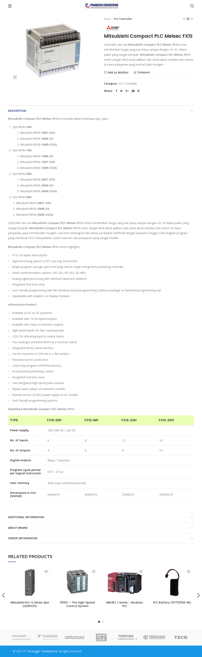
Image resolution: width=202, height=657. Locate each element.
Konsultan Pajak (106, 651)
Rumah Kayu (126, 651)
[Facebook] (116, 90)
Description (17, 111)
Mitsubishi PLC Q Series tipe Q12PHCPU (29, 604)
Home (107, 19)
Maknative (88, 651)
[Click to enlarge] (15, 77)
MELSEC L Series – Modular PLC (124, 604)
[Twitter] (121, 90)
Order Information (22, 538)
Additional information (26, 517)
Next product (192, 19)
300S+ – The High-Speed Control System (77, 604)
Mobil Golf (182, 651)
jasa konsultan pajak (148, 651)
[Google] (127, 90)
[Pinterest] (138, 90)
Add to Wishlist (118, 72)
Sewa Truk (168, 651)
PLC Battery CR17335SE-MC (172, 602)
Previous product (184, 19)
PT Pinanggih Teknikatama (40, 651)
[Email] (133, 90)
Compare (143, 72)
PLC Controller (123, 19)
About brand (18, 528)
